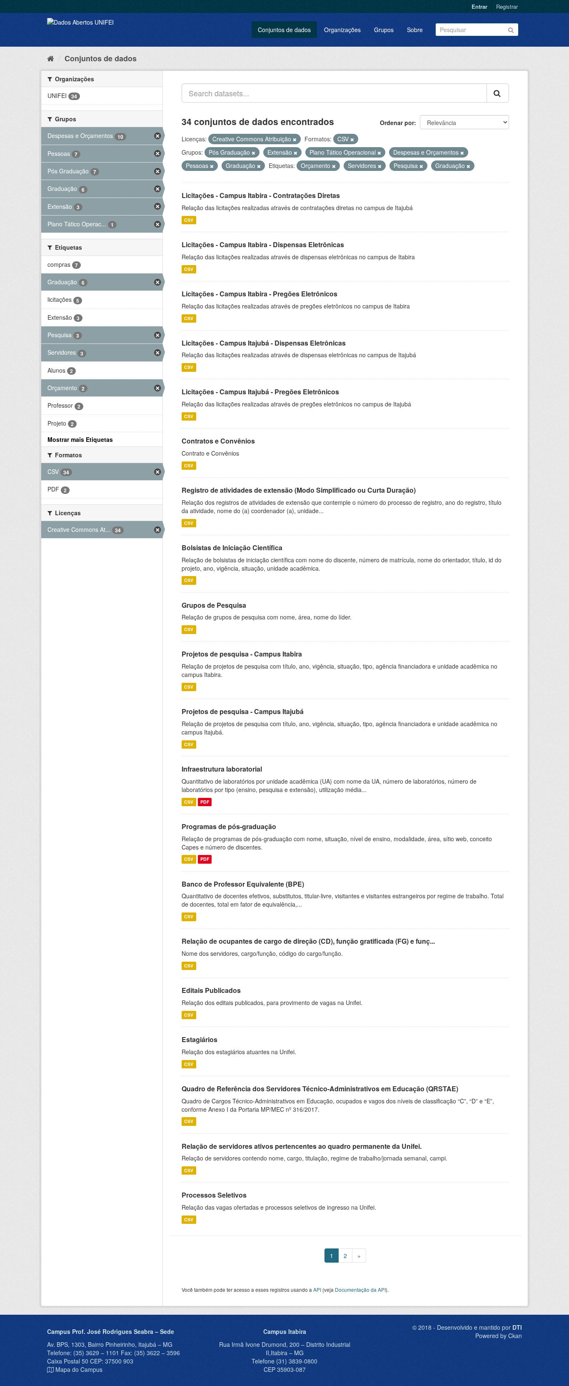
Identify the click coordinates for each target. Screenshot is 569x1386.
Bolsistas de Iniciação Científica (232, 547)
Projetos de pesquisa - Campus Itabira (242, 654)
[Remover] (295, 139)
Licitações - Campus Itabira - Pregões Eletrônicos (259, 293)
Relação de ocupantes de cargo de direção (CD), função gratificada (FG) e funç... (308, 941)
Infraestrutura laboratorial (222, 769)
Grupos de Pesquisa (214, 605)
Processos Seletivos (214, 1195)
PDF (204, 802)
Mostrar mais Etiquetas (80, 439)
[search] (498, 93)
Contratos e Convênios (218, 441)
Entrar (479, 6)
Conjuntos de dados (284, 29)
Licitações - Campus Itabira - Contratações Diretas (261, 195)
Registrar (507, 6)
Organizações (342, 29)
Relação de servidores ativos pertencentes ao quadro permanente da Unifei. (302, 1146)
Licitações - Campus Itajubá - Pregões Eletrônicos (260, 391)
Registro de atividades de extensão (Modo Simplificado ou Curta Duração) (299, 490)
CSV (188, 220)
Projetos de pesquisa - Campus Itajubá (243, 711)
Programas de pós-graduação (229, 826)
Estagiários (199, 1039)
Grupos (384, 29)
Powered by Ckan (498, 1335)
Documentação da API (360, 1289)
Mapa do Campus (78, 1369)
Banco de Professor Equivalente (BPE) (243, 884)
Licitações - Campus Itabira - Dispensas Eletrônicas (263, 244)
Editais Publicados (211, 990)
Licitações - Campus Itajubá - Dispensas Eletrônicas (264, 343)
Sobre (415, 29)
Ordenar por (397, 122)
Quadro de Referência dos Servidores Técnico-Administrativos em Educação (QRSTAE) (320, 1088)
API (317, 1289)
